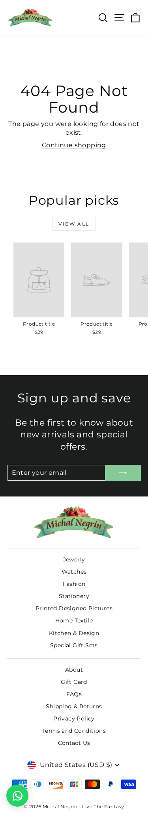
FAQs (74, 694)
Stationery (74, 596)
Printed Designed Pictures (74, 608)
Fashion (74, 583)
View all (73, 224)
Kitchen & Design (74, 633)
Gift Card (74, 681)
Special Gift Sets (74, 645)
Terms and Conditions (74, 730)
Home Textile (74, 620)
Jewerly (74, 559)
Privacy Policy (74, 718)
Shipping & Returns (74, 706)
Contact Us (74, 742)
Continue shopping (74, 145)
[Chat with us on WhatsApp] (17, 796)
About (74, 669)
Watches (74, 571)
